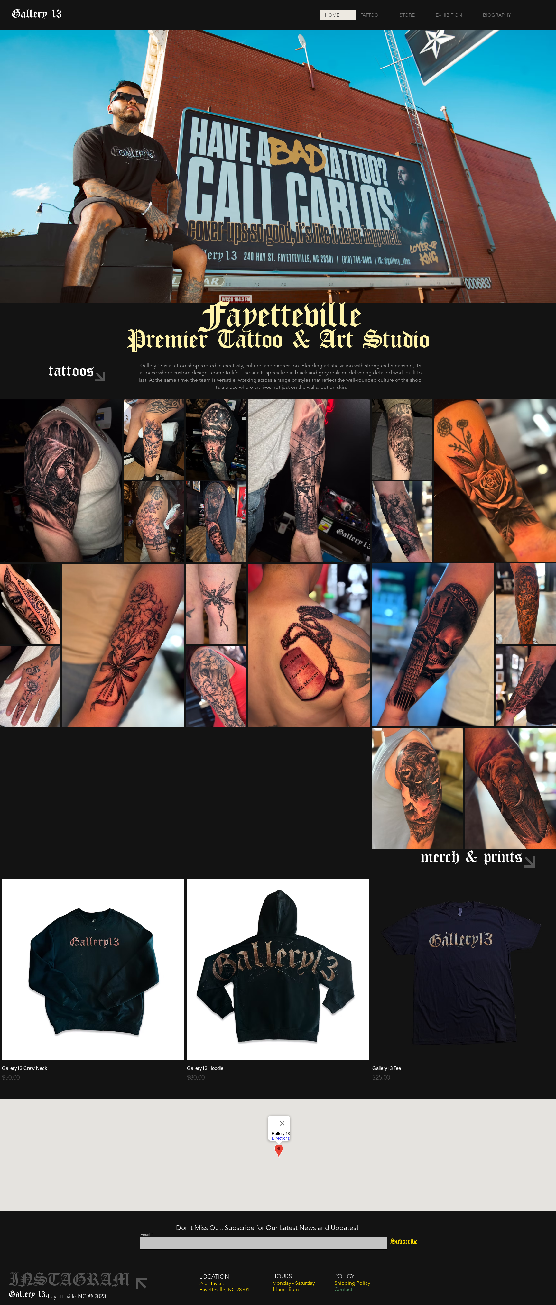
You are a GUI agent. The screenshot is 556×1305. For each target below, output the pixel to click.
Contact (343, 1289)
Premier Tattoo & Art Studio (278, 341)
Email (145, 1235)
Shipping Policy (352, 1283)
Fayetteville (282, 317)
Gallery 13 (37, 14)
